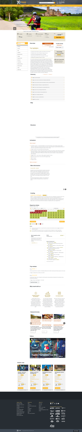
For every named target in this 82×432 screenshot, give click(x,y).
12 (45, 212)
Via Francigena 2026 (35, 322)
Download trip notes (48, 43)
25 (43, 215)
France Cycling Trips (20, 415)
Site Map (29, 409)
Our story (40, 403)
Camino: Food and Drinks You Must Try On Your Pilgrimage (46, 325)
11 (43, 212)
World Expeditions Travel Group (56, 406)
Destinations (19, 5)
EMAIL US (60, 3)
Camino (35, 5)
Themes (51, 5)
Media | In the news (42, 407)
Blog (59, 0)
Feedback (29, 410)
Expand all (45, 74)
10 (40, 212)
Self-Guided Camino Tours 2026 (35, 324)
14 (33, 213)
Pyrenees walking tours (57, 320)
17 (40, 213)
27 (53, 217)
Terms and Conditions (31, 413)
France (58, 319)
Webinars (57, 0)
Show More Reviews (34, 282)
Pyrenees (55, 319)
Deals (61, 0)
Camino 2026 (39, 323)
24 (40, 215)
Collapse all (50, 74)
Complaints (29, 408)
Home (17, 31)
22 (58, 215)
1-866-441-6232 (62, 2)
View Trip (20, 388)
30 (38, 217)
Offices (40, 406)
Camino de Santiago (36, 320)
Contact (64, 0)
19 (45, 213)
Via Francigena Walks (20, 409)
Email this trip (48, 45)
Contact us (29, 404)
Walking (25, 5)
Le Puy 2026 (34, 323)
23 (38, 215)
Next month (61, 221)
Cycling (30, 5)
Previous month (33, 221)
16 (38, 213)
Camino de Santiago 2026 (35, 321)
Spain (19, 31)
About (56, 5)
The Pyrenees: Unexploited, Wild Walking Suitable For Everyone (59, 325)
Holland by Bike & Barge (20, 411)
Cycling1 (22, 31)
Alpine (46, 5)
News (29, 407)
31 (63, 217)
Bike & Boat (40, 5)
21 (33, 215)
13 (53, 213)
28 (33, 217)
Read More (34, 242)
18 (43, 213)
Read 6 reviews (58, 47)
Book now (58, 37)
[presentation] (64, 189)
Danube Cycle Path (20, 410)
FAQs (28, 403)
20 (53, 215)
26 (45, 215)
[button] (61, 27)
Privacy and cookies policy (32, 406)
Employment (41, 408)
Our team (40, 404)
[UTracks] (21, 2)
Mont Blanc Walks (19, 403)
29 (58, 217)
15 (58, 213)
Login (54, 0)
